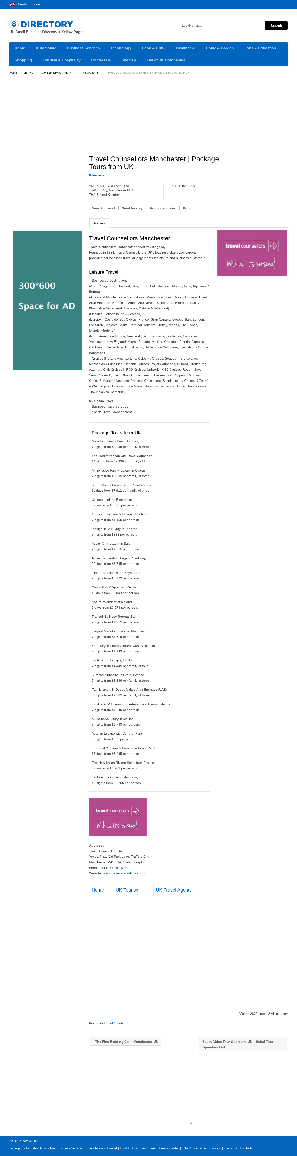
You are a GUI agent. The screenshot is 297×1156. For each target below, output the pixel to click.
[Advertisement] (191, 114)
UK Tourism (128, 890)
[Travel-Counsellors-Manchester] (252, 253)
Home (20, 48)
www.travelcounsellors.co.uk (124, 873)
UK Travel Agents (174, 890)
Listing (29, 72)
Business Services (83, 48)
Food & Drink (153, 48)
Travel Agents (88, 72)
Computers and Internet (101, 1148)
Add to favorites (163, 208)
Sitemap (129, 60)
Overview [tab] (99, 223)
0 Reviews (96, 175)
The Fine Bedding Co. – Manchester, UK (126, 1042)
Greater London (28, 4)
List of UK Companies (166, 60)
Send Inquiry (132, 208)
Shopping (23, 60)
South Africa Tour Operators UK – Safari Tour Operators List (237, 1044)
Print (187, 208)
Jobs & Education (260, 48)
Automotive (46, 48)
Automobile (47, 1148)
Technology (120, 48)
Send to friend (103, 208)
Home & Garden (220, 48)
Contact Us (101, 60)
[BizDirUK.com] (53, 24)
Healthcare (185, 48)
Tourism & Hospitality (62, 60)
